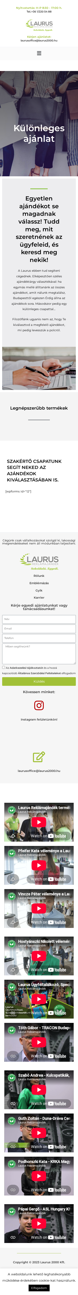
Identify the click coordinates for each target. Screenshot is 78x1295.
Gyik (39, 590)
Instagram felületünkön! (39, 719)
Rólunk (39, 575)
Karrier (39, 597)
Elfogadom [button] (39, 1288)
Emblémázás (39, 583)
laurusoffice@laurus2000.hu (39, 40)
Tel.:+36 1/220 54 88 (39, 11)
